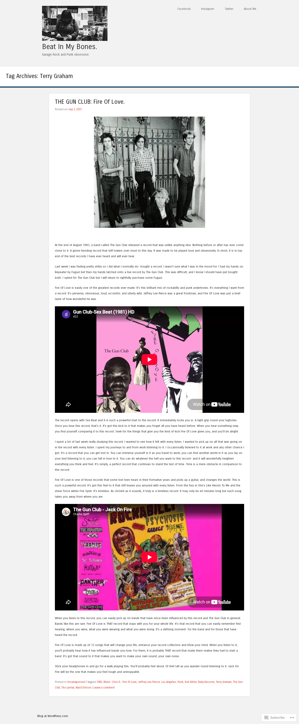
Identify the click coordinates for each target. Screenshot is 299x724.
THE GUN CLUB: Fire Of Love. (90, 102)
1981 (99, 682)
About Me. (250, 9)
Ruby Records (206, 682)
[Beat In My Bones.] (74, 39)
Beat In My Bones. (69, 47)
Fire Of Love (129, 682)
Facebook (184, 9)
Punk (180, 682)
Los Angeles (168, 682)
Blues (106, 682)
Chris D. (116, 682)
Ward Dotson (83, 687)
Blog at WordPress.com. (53, 716)
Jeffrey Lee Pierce (149, 682)
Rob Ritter (191, 682)
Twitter (229, 9)
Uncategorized (76, 682)
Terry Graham (223, 682)
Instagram (207, 9)
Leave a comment (104, 687)
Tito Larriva (67, 687)
